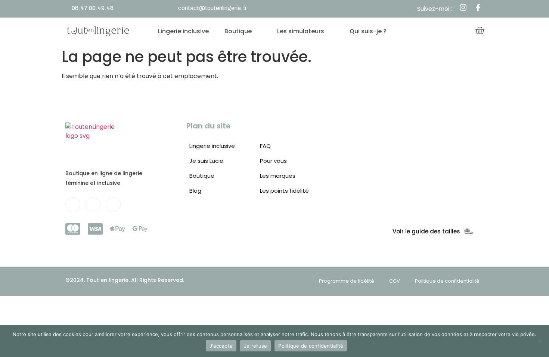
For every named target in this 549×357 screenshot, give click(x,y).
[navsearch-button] (439, 31)
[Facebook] (72, 204)
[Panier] (479, 31)
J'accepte (221, 346)
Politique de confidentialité (310, 346)
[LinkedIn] (93, 204)
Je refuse (255, 346)
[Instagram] (113, 204)
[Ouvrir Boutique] (258, 31)
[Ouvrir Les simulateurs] (331, 31)
